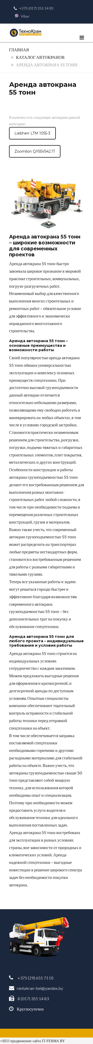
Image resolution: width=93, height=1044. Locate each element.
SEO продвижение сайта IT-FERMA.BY (33, 1041)
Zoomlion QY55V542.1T (34, 151)
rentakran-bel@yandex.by (40, 988)
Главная (19, 49)
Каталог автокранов (40, 57)
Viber (25, 16)
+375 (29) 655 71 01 (36, 977)
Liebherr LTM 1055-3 (32, 133)
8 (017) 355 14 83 (33, 998)
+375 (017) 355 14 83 (36, 8)
